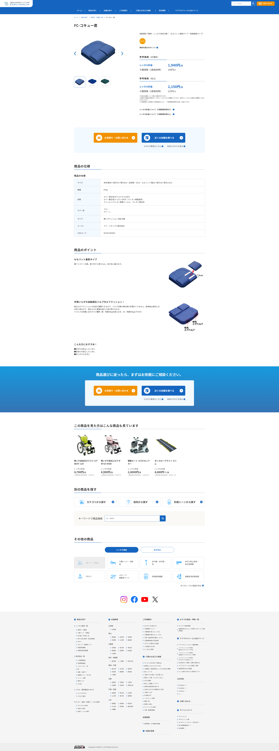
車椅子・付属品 (82, 630)
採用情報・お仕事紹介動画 (152, 723)
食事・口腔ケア (82, 672)
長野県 (122, 650)
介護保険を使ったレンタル (152, 632)
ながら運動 (147, 680)
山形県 (122, 640)
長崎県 (122, 703)
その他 (80, 684)
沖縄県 (114, 709)
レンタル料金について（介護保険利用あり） (156, 109)
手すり (80, 641)
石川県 (122, 669)
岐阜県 (114, 672)
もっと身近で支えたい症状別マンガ (189, 671)
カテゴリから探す (83, 705)
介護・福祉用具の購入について (153, 637)
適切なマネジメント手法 (186, 649)
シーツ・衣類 (81, 678)
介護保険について (149, 629)
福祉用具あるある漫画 (185, 668)
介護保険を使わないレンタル (152, 635)
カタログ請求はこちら (152, 146)
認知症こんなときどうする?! (152, 666)
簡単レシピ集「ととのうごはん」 (154, 677)
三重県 (114, 675)
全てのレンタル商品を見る (190, 585)
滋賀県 (114, 682)
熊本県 (130, 703)
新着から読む (148, 704)
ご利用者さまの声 (149, 646)
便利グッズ (81, 681)
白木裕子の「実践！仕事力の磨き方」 (190, 663)
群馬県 (114, 650)
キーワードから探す (150, 707)
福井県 (130, 669)
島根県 (114, 693)
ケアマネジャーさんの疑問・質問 (188, 665)
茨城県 (114, 647)
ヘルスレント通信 (149, 698)
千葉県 (122, 661)
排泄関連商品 (81, 663)
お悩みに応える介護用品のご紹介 (154, 689)
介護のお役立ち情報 (153, 657)
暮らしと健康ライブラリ (151, 683)
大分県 (114, 706)
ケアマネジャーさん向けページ (192, 638)
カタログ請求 (81, 696)
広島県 (130, 693)
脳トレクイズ (148, 672)
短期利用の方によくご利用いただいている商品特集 (192, 630)
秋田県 (114, 640)
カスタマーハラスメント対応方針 (188, 722)
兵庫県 (114, 685)
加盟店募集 (149, 731)
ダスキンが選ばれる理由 (151, 643)
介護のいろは (148, 692)
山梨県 (114, 653)
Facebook (181, 688)
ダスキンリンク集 (184, 719)
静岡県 (122, 672)
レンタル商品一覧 (82, 626)
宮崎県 (122, 706)
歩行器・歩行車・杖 (83, 636)
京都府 (122, 682)
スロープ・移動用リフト (85, 644)
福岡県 (114, 703)
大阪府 (130, 682)
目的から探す (81, 708)
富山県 (114, 669)
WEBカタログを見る (175, 146)
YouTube (181, 691)
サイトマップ (182, 716)
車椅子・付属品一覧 (97, 17)
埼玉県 (130, 647)
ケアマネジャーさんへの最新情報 (188, 645)
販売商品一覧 (80, 656)
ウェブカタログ (82, 693)
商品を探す (84, 17)
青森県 (114, 637)
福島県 (130, 640)
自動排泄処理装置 (83, 650)
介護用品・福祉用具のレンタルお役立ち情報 (157, 669)
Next (122, 53)
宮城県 (130, 637)
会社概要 (181, 728)
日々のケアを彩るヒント (186, 659)
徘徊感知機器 (81, 647)
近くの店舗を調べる (164, 137)
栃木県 (122, 647)
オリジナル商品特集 (184, 626)
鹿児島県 (130, 706)
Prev (75, 53)
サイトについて (186, 710)
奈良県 (122, 685)
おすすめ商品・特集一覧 (189, 619)
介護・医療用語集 (149, 710)
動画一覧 (147, 701)
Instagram (182, 685)
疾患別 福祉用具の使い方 (151, 686)
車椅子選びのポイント (148, 47)
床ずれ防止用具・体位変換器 (86, 639)
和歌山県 (130, 685)
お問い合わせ (267, 3)
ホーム (76, 17)
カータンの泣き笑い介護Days (153, 663)
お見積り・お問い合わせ (116, 137)
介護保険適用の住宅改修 (151, 640)
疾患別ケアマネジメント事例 (187, 654)
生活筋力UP (147, 695)
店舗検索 (114, 619)
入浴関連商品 (81, 660)
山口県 (114, 696)
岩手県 (122, 637)
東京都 (114, 661)
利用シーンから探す (83, 711)
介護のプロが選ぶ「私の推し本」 (154, 675)
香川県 (122, 696)
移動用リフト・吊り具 (84, 675)
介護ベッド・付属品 (83, 633)
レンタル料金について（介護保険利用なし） (156, 114)
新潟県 (130, 650)
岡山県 (122, 693)
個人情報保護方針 (184, 725)
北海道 (114, 629)
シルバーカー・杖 (83, 666)
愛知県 (130, 672)
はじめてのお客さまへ (150, 626)
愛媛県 (130, 696)
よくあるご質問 (148, 649)
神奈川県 (130, 661)
